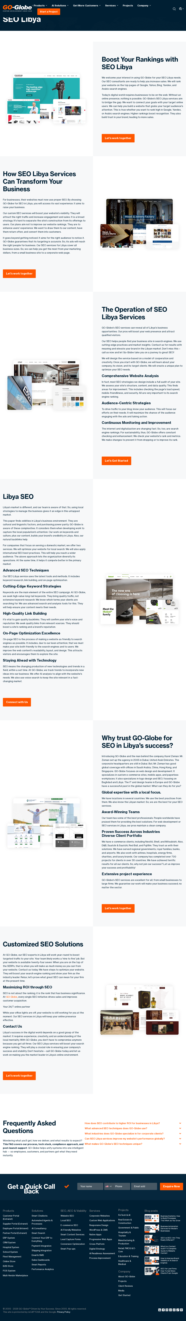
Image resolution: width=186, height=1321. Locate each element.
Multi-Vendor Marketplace (15, 1275)
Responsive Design (98, 1225)
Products (39, 5)
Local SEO (66, 1220)
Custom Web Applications (102, 1220)
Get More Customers (85, 5)
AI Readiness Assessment (102, 1253)
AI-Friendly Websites (71, 1230)
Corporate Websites (99, 1215)
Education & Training (128, 1256)
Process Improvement (100, 1258)
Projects (128, 5)
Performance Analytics (43, 1269)
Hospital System (11, 1247)
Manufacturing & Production (126, 1242)
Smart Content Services (72, 1234)
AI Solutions (59, 5)
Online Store (9, 1261)
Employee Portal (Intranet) (15, 1228)
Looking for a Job (153, 1308)
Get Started (124, 1295)
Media (121, 1290)
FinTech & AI (124, 1215)
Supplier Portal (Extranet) (15, 1223)
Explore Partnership (154, 1298)
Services (110, 5)
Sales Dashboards (41, 1260)
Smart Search (38, 1233)
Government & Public (128, 1227)
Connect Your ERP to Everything (42, 1239)
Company (142, 5)
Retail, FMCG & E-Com (127, 1250)
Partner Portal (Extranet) (15, 1233)
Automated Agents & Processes (42, 1222)
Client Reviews (125, 1286)
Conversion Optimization (73, 1244)
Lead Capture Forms (71, 1239)
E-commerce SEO (69, 1225)
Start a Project (49, 11)
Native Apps (95, 1234)
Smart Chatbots (40, 1215)
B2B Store (8, 1266)
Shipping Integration (42, 1250)
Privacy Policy (63, 1312)
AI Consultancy (39, 1228)
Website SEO (67, 1215)
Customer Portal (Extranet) (11, 1217)
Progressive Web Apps (100, 1239)
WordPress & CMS (98, 1230)
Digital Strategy (97, 1248)
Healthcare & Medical (124, 1262)
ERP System (9, 1238)
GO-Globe (11, 996)
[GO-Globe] (18, 8)
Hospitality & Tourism (124, 1234)
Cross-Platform (96, 1244)
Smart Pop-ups (68, 1248)
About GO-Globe (126, 1276)
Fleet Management (12, 1256)
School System (10, 1252)
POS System (9, 1270)
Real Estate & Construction (125, 1221)
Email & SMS (38, 1255)
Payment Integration (41, 1246)
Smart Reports (39, 1264)
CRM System (9, 1242)
